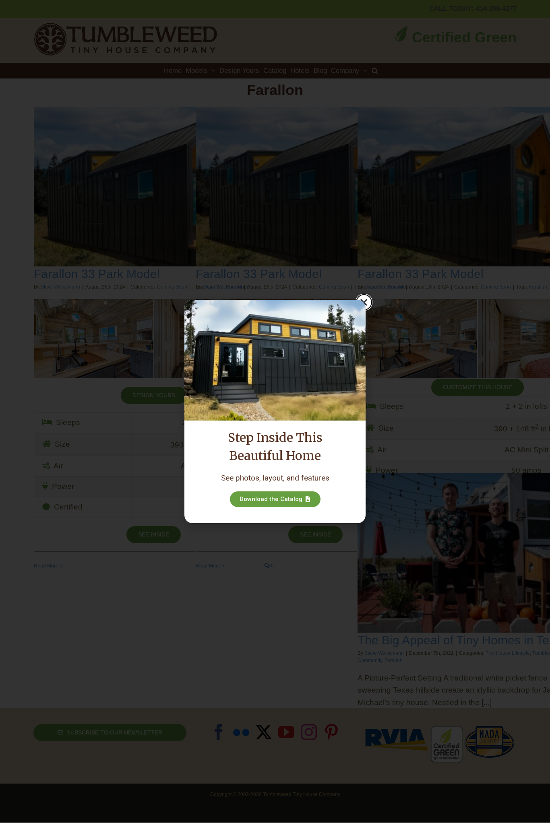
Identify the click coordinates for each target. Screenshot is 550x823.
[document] (275, 411)
